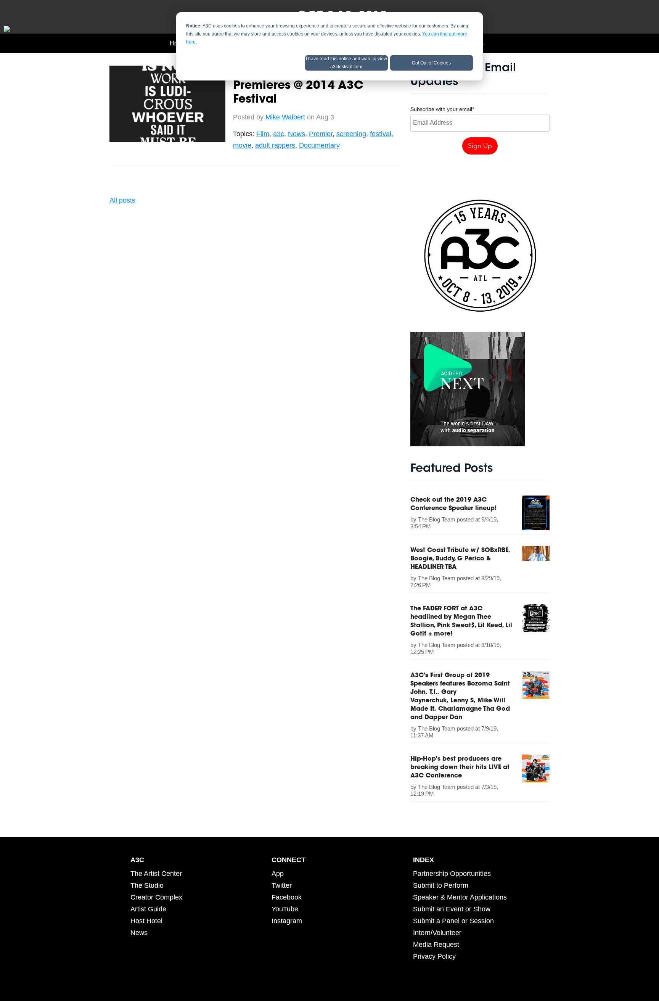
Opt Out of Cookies (431, 63)
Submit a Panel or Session (453, 921)
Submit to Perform (440, 885)
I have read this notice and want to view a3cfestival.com (346, 62)
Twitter (282, 885)
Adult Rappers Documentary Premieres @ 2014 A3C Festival (316, 86)
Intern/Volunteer (437, 933)
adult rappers (275, 145)
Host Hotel (146, 921)
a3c (278, 134)
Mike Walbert (285, 117)
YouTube (285, 909)
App (278, 873)
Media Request (436, 944)
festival (380, 134)
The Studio (147, 885)
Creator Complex (156, 897)
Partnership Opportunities (452, 873)
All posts (122, 200)
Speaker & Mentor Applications (460, 897)
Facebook (287, 897)
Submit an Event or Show (451, 909)
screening (351, 134)
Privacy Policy (434, 956)
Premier (321, 134)
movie (242, 145)
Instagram (287, 921)
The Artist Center (156, 873)
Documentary (319, 145)
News (296, 134)
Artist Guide (148, 909)
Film (262, 134)
